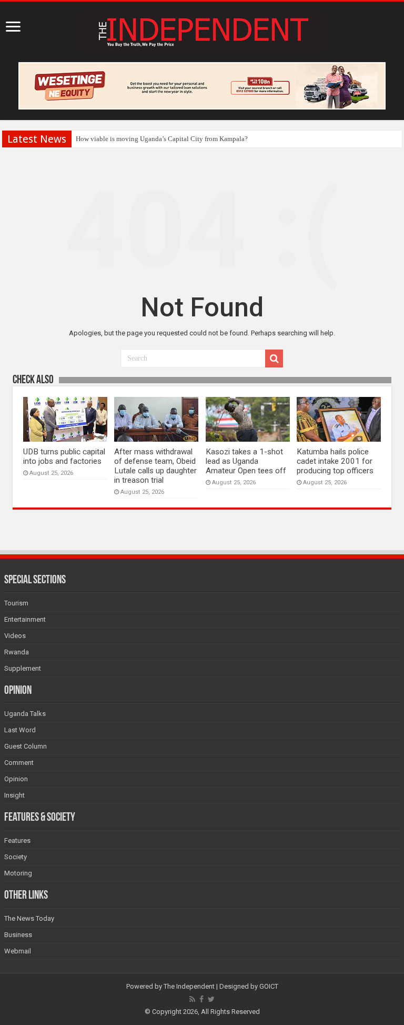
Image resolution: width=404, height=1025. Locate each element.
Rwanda (16, 652)
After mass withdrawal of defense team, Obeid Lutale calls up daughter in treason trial (155, 466)
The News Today (29, 918)
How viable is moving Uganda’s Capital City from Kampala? (162, 139)
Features (17, 840)
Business (18, 935)
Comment (19, 763)
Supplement (22, 668)
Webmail (17, 951)
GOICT (268, 986)
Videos (15, 636)
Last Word (20, 730)
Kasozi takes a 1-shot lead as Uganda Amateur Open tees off (246, 461)
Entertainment (25, 619)
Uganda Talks (25, 714)
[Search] (274, 358)
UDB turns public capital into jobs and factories (64, 456)
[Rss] (192, 999)
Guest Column (25, 746)
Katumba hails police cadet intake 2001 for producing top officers (335, 461)
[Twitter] (211, 999)
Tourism (16, 603)
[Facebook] (201, 999)
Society (15, 857)
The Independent (189, 986)
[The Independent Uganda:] (202, 30)
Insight (14, 795)
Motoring (18, 873)
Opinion (16, 779)
